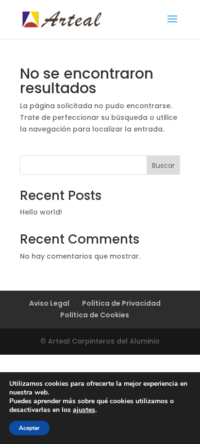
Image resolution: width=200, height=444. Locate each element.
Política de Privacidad (121, 303)
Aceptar (29, 428)
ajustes (84, 410)
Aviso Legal (49, 303)
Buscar (163, 165)
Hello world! (41, 212)
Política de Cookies (94, 315)
